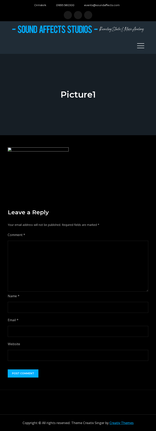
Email (13, 320)
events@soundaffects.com (102, 5)
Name (14, 296)
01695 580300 (65, 5)
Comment (16, 235)
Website (14, 344)
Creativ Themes (121, 423)
